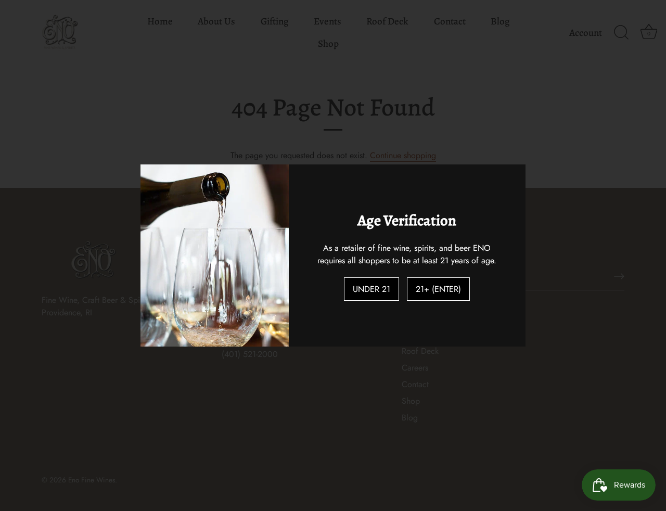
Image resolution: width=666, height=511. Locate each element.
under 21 (371, 289)
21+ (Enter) (438, 289)
